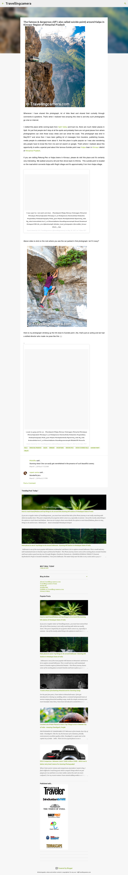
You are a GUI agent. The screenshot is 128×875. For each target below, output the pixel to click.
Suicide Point (95, 447)
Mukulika (33, 460)
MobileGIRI (44, 587)
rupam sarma (34, 472)
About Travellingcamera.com (50, 582)
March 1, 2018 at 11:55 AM (39, 466)
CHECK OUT (44, 568)
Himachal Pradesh (33, 150)
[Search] (125, 3)
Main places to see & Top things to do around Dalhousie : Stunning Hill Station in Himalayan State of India (56, 545)
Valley (26, 450)
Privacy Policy (45, 591)
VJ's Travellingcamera (45, 230)
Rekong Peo (69, 447)
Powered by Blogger (65, 868)
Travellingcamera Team (48, 584)
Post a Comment (30, 483)
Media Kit (43, 585)
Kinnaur (95, 147)
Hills (25, 447)
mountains (60, 447)
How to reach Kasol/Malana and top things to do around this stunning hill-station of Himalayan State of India (57, 511)
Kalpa (83, 147)
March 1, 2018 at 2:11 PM (39, 478)
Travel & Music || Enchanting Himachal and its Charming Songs (60, 690)
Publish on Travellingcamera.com (52, 589)
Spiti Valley (62, 126)
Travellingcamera (18, 3)
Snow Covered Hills (82, 447)
